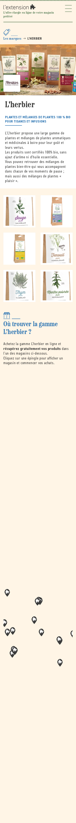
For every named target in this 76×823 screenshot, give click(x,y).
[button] (41, 632)
